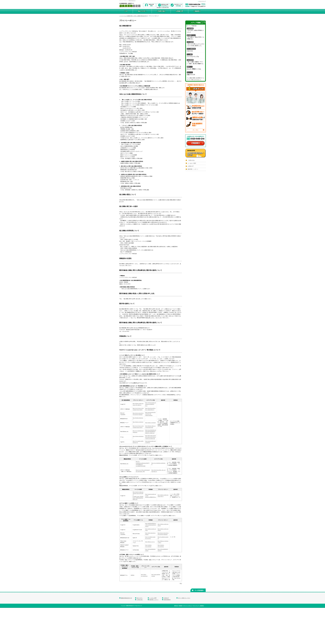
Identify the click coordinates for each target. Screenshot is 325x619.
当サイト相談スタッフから (184, 598)
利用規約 (180, 605)
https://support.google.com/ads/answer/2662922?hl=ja (150, 404)
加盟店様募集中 (167, 599)
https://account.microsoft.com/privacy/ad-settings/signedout (150, 414)
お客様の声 (179, 11)
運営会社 (176, 605)
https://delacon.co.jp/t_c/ (150, 541)
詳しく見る (195, 130)
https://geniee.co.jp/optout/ (150, 422)
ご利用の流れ (161, 11)
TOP (125, 11)
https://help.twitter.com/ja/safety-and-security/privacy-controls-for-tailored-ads (150, 437)
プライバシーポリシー (187, 605)
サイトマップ (202, 1)
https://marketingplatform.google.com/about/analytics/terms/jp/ (150, 525)
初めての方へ (142, 11)
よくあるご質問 (192, 163)
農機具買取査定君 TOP (126, 598)
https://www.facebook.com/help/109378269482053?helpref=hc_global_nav (150, 432)
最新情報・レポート (193, 169)
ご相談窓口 (197, 11)
